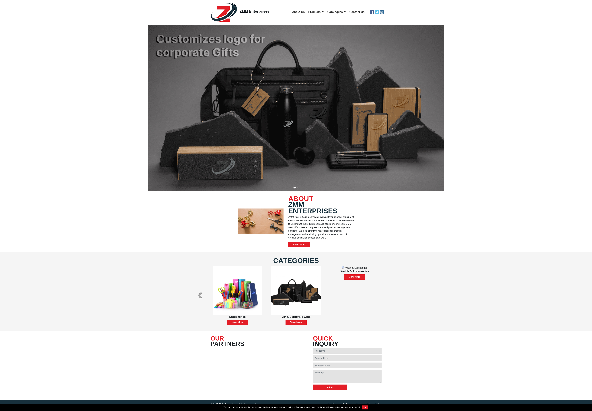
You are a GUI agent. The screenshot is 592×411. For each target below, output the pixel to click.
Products (314, 12)
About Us (298, 12)
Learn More (299, 244)
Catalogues (335, 12)
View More (237, 322)
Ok (365, 407)
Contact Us (356, 12)
